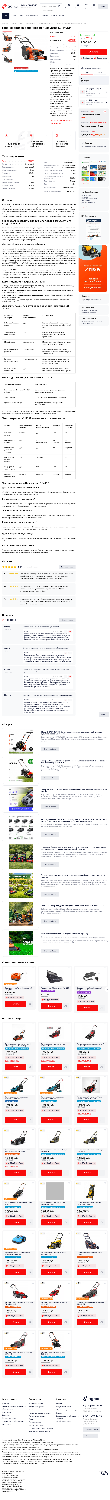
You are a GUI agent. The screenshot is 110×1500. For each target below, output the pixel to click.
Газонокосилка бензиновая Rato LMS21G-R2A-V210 (53, 1203)
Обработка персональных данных (68, 1410)
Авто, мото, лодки (9, 1418)
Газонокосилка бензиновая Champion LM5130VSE (55, 1150)
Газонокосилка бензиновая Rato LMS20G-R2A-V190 (89, 1203)
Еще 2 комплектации (48, 1060)
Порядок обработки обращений (41, 1428)
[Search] (59, 6)
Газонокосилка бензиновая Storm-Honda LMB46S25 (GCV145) (89, 1097)
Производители (35, 1422)
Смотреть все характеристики (61, 120)
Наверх (103, 714)
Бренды (62, 15)
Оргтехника (6, 1424)
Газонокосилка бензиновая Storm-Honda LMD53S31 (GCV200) (17, 1150)
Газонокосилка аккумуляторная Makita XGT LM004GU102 (52, 1097)
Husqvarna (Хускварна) (46, 23)
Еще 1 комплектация (12, 1060)
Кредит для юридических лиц (39, 1413)
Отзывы (59, 1413)
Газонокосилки (30, 23)
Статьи (54, 15)
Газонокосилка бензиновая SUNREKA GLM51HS (18, 1353)
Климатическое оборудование (13, 1421)
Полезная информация (37, 1416)
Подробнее (85, 207)
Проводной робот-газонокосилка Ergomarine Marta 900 (17, 1253)
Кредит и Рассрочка (36, 1407)
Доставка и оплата (32, 15)
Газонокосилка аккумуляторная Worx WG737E (18, 1203)
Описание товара (56, 123)
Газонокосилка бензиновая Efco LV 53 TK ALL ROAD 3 (19, 1303)
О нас (14, 15)
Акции (21, 15)
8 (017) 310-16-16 (92, 1416)
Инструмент (6, 1412)
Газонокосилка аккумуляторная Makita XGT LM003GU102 (16, 1097)
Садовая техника (16, 23)
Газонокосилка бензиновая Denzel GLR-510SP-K (53, 1253)
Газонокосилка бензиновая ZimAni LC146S (89, 1253)
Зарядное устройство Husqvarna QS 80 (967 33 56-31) (90, 989)
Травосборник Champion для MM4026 (55, 988)
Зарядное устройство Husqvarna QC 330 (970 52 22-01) (18, 989)
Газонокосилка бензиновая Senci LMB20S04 (53, 1045)
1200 (100, 73)
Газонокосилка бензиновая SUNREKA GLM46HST (90, 1303)
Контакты (45, 15)
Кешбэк (32, 1410)
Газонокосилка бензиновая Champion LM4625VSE (90, 1150)
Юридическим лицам (63, 1407)
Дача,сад (5, 23)
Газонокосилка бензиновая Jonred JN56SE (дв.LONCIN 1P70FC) (18, 1045)
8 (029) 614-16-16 (92, 1405)
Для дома (5, 1415)
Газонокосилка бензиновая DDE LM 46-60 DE (54, 1303)
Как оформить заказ (36, 1425)
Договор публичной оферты (39, 1431)
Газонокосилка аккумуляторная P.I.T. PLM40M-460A (90, 1045)
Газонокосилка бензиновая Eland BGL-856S (53, 1353)
